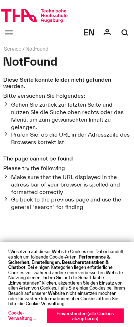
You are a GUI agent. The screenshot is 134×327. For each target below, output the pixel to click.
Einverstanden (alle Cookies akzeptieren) (85, 316)
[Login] (107, 32)
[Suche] (125, 32)
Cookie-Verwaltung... (22, 315)
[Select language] (89, 32)
